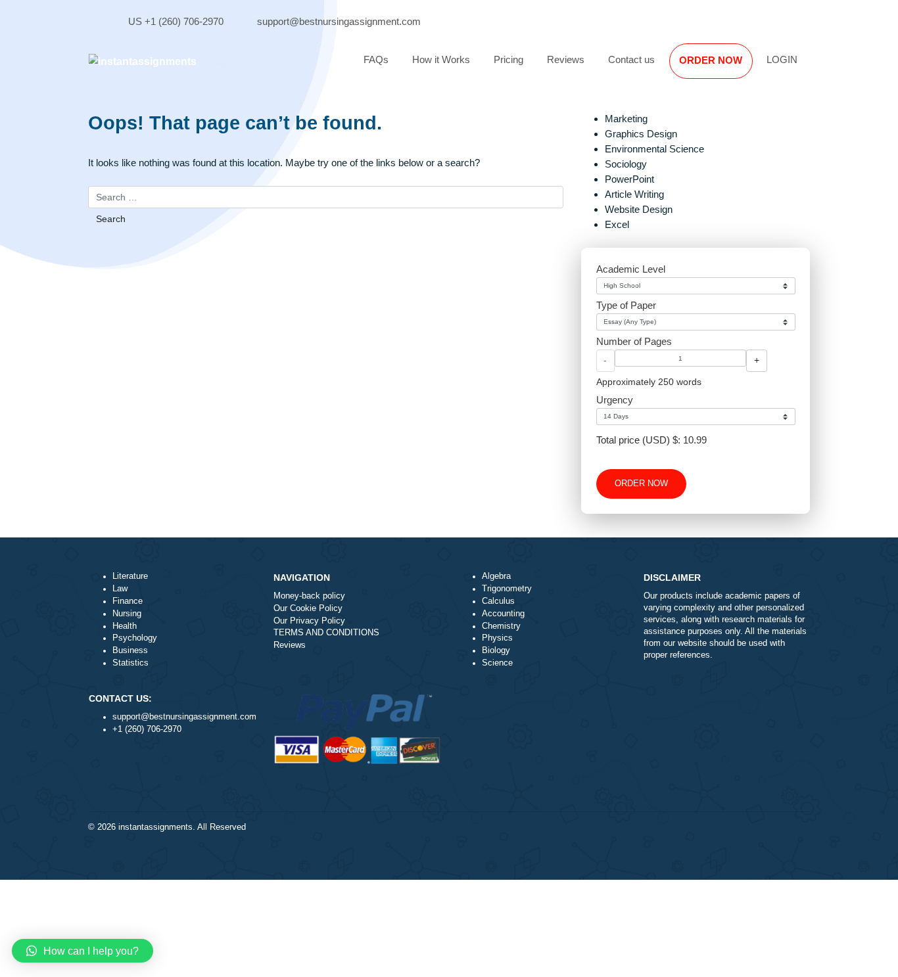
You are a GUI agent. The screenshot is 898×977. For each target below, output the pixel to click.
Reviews (565, 59)
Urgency (614, 399)
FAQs (376, 59)
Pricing (508, 59)
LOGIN (782, 59)
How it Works (441, 59)
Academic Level (630, 269)
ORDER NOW (710, 60)
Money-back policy (309, 596)
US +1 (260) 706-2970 (176, 21)
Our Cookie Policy (308, 608)
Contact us (631, 59)
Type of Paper (626, 305)
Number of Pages (634, 341)
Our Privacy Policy (309, 620)
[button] (82, 951)
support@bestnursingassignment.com (339, 21)
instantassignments (155, 827)
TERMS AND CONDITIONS (326, 632)
